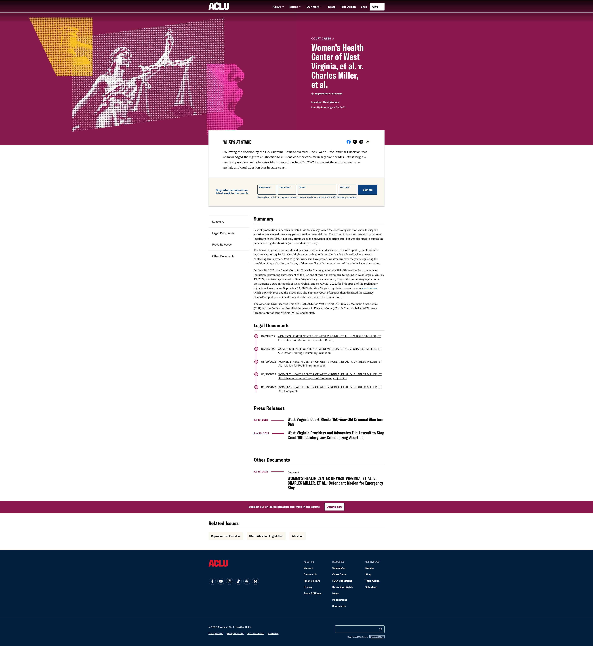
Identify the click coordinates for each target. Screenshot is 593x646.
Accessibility (273, 633)
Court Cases (321, 38)
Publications (339, 599)
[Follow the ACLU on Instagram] (229, 581)
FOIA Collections (342, 580)
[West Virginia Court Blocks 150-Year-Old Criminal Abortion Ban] (319, 422)
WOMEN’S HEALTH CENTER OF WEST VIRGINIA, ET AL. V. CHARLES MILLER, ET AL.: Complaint (330, 389)
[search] (381, 629)
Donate (369, 567)
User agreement (215, 633)
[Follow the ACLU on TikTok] (238, 581)
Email (302, 187)
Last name (284, 187)
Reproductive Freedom (328, 93)
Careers (308, 567)
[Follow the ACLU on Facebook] (212, 581)
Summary (218, 221)
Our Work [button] (313, 6)
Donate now (334, 506)
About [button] (277, 6)
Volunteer (371, 587)
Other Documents (223, 256)
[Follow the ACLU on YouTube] (221, 581)
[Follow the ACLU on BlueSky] (255, 581)
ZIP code (344, 187)
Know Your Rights (342, 587)
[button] (361, 142)
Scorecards (339, 605)
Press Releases (222, 244)
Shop (364, 6)
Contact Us (310, 574)
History (308, 587)
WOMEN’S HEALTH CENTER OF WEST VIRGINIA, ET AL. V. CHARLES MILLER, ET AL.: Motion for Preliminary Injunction (330, 363)
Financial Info (312, 580)
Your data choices (255, 633)
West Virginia (331, 101)
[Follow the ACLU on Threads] (246, 581)
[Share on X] (355, 142)
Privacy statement (235, 633)
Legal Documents (223, 233)
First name (264, 187)
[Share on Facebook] (349, 142)
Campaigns (338, 567)
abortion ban (369, 288)
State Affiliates (313, 593)
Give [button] (375, 6)
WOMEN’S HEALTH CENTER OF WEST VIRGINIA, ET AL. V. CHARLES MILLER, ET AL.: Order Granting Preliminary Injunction (329, 350)
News (331, 6)
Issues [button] (294, 6)
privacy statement (348, 197)
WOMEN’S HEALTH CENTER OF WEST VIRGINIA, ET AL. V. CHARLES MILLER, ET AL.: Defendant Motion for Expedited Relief (329, 338)
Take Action (348, 6)
